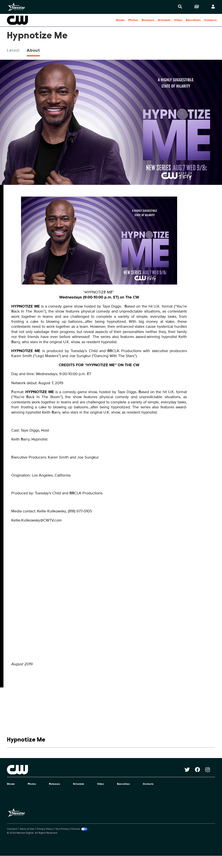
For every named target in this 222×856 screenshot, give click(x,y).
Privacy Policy (45, 829)
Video (178, 20)
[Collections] (196, 7)
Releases (148, 20)
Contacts (210, 20)
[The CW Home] (28, 20)
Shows (120, 20)
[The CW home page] (95, 769)
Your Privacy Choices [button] (67, 829)
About (33, 50)
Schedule (164, 20)
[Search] (180, 7)
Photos (133, 20)
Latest (13, 50)
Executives (193, 20)
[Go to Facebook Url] (200, 769)
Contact (12, 829)
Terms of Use (27, 829)
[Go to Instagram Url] (210, 769)
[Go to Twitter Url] (189, 769)
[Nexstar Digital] (16, 7)
